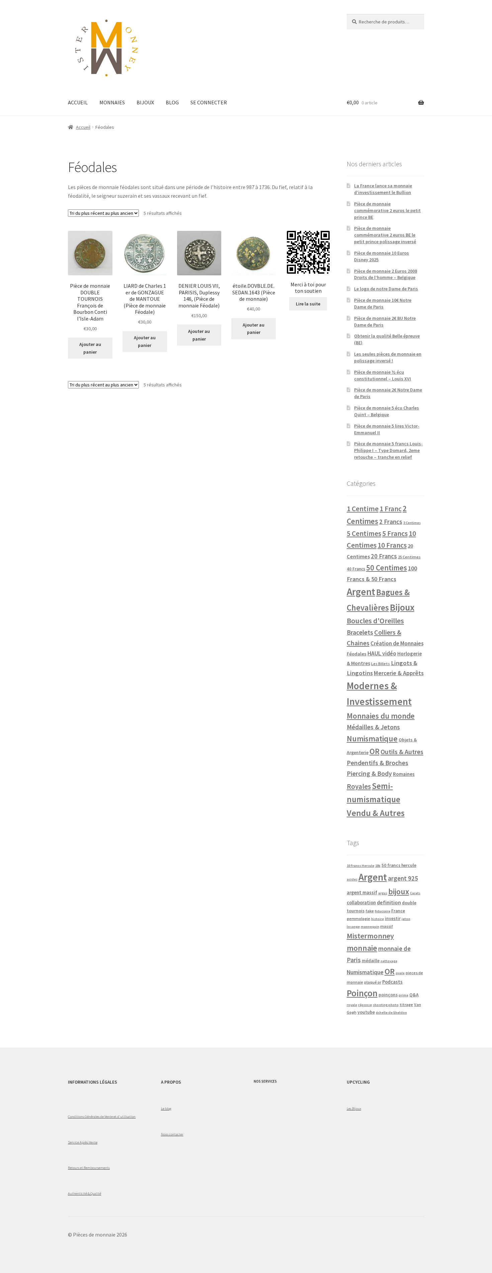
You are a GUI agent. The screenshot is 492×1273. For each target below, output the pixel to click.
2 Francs (390, 522)
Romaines (404, 774)
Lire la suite (308, 304)
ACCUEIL (78, 102)
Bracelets (360, 632)
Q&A (414, 995)
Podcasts (392, 982)
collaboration (361, 903)
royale (352, 1005)
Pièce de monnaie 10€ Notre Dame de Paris (382, 303)
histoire (377, 919)
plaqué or (372, 982)
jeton (406, 919)
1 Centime (363, 508)
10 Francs (392, 545)
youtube (366, 1012)
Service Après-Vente (82, 1142)
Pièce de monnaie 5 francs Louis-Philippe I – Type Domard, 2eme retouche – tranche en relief (388, 450)
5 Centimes (364, 533)
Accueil (83, 127)
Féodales (356, 654)
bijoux (398, 891)
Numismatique (372, 738)
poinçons (388, 995)
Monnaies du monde (381, 716)
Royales (359, 786)
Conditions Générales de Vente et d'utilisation (102, 1116)
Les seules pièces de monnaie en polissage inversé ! (387, 357)
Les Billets (380, 663)
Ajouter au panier (90, 348)
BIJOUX (145, 102)
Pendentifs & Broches (377, 763)
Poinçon (362, 993)
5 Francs (395, 533)
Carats (415, 893)
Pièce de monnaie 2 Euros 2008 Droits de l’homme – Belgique (385, 274)
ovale (400, 973)
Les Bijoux (354, 1108)
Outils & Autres (402, 751)
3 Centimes (412, 523)
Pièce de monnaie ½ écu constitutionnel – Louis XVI (382, 375)
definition (389, 902)
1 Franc (391, 508)
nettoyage (389, 961)
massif (386, 926)
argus (382, 893)
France (398, 911)
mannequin (370, 926)
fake (369, 910)
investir (393, 918)
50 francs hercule (399, 865)
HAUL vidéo (381, 653)
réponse (365, 1005)
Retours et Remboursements (89, 1167)
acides (352, 879)
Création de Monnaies (397, 643)
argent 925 (403, 878)
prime (403, 995)
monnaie (362, 948)
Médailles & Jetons (373, 727)
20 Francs (384, 556)
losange (353, 926)
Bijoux (402, 607)
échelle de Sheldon (391, 1012)
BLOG (172, 102)
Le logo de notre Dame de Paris (386, 289)
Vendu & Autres (376, 813)
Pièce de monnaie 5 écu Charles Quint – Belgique (386, 411)
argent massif (362, 893)
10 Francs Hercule (360, 865)
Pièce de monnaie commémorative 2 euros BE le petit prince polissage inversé (385, 235)
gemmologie (358, 918)
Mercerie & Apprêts (399, 673)
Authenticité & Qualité (84, 1193)
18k (378, 865)
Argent (361, 591)
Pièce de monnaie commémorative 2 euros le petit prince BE (387, 210)
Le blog (166, 1108)
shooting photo (386, 1005)
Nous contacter (172, 1134)
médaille (371, 961)
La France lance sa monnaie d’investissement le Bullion (383, 189)
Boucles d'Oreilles (375, 620)
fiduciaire (382, 911)
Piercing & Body (369, 773)
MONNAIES (112, 102)
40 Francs (356, 569)
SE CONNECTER (208, 102)
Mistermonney (370, 935)
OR (375, 751)
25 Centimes (409, 556)
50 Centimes (386, 567)
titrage (406, 1004)
